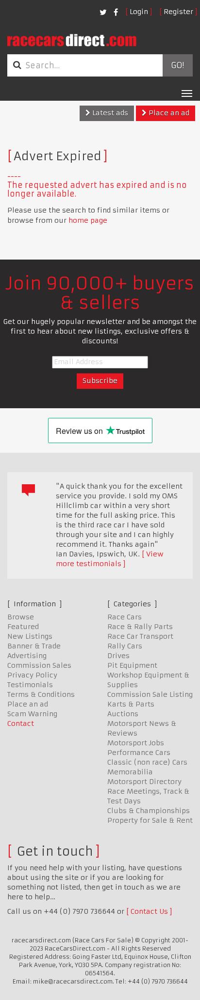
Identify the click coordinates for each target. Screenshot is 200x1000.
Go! (177, 65)
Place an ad (168, 112)
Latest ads (109, 112)
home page (87, 220)
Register (178, 11)
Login (139, 11)
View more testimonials (110, 559)
